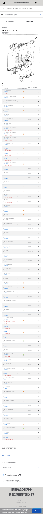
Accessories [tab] (30, 21)
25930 (5, 195)
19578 (5, 243)
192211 (6, 429)
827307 (6, 393)
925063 (6, 178)
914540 (6, 169)
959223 (6, 102)
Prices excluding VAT (13, 480)
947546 (6, 133)
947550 (6, 153)
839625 (6, 234)
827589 (6, 252)
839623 (6, 211)
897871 (6, 373)
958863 (6, 420)
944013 (6, 215)
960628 (6, 306)
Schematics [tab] (10, 21)
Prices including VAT (13, 475)
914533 (6, 415)
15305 (5, 388)
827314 (6, 274)
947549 (6, 148)
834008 (6, 288)
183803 (6, 144)
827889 (6, 433)
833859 (6, 91)
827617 (6, 97)
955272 (6, 337)
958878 (6, 120)
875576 (6, 437)
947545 (6, 128)
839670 (6, 206)
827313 (6, 297)
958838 (6, 354)
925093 (6, 315)
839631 (6, 187)
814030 (6, 270)
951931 (6, 292)
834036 (6, 111)
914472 (6, 124)
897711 (6, 379)
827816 (6, 302)
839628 (6, 229)
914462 (6, 406)
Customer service (9, 448)
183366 (6, 280)
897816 (6, 369)
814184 (6, 346)
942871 (6, 365)
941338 (6, 319)
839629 (6, 174)
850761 (6, 256)
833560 (6, 383)
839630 (6, 192)
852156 (6, 115)
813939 (6, 224)
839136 (6, 326)
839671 (6, 261)
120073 (6, 201)
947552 (6, 163)
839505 (6, 342)
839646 (6, 351)
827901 (6, 424)
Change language (9, 462)
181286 (6, 411)
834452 (6, 311)
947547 (6, 138)
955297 (6, 402)
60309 (5, 331)
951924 (6, 360)
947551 (6, 158)
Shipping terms (8, 456)
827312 (6, 283)
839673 (6, 183)
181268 (6, 221)
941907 (6, 106)
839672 (6, 265)
